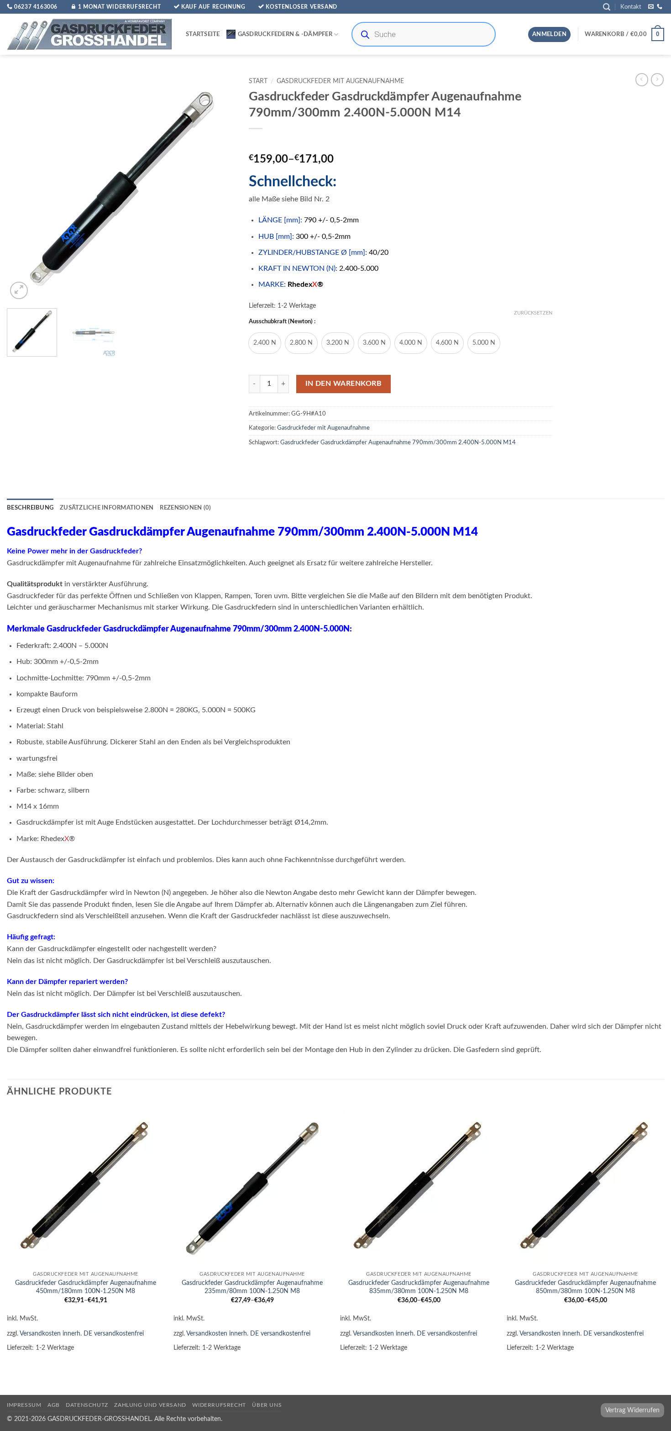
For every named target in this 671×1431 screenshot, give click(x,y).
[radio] (265, 343)
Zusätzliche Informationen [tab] (106, 507)
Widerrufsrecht (219, 1405)
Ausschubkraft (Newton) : (282, 322)
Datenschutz (87, 1405)
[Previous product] (657, 79)
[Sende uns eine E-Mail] (651, 7)
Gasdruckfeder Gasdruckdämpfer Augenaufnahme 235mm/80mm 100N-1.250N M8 (252, 1287)
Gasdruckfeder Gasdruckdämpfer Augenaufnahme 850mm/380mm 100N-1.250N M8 (585, 1287)
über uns (267, 1405)
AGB (53, 1405)
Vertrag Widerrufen (632, 1410)
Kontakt (630, 7)
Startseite (203, 34)
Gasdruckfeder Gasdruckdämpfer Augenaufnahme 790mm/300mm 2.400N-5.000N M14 (398, 442)
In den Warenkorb (343, 383)
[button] (606, 7)
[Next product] (641, 79)
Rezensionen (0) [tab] (185, 507)
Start (258, 81)
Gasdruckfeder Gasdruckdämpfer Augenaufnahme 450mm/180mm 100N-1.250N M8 (85, 1287)
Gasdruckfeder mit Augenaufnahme (340, 81)
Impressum (24, 1405)
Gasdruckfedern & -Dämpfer (285, 34)
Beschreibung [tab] (30, 507)
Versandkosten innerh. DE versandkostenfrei (82, 1333)
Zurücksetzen (533, 313)
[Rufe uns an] (659, 7)
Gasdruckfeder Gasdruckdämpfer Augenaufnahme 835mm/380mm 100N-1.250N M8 (418, 1287)
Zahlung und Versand (150, 1405)
